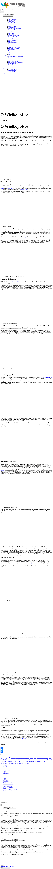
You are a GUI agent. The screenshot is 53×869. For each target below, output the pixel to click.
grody (30, 758)
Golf (9, 54)
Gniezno (24, 758)
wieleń (20, 763)
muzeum (21, 759)
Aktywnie (5, 45)
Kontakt (4, 778)
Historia (4, 771)
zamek (29, 763)
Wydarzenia (5, 68)
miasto (13, 759)
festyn (21, 758)
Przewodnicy (11, 64)
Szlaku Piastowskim (25, 189)
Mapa (4, 73)
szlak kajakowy (37, 761)
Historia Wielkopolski (12, 36)
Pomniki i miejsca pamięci (13, 32)
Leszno (11, 759)
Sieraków (24, 761)
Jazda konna (10, 50)
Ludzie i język (11, 38)
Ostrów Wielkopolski (33, 759)
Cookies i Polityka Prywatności (9, 808)
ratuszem (2, 470)
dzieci (12, 758)
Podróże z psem (11, 59)
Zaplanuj (5, 55)
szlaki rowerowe (29, 761)
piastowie (45, 759)
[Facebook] (26, 748)
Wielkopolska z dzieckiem (13, 35)
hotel (32, 758)
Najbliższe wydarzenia (13, 69)
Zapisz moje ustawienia (5, 867)
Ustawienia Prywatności (8, 807)
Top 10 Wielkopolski (12, 19)
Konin (2, 759)
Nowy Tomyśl (27, 759)
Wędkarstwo (10, 52)
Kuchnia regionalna (12, 40)
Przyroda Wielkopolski (13, 39)
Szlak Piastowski (11, 20)
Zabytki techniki (11, 24)
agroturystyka (6, 758)
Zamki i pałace (11, 21)
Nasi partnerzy (6, 781)
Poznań (2, 188)
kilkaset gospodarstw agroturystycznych (33, 563)
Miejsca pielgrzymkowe (13, 34)
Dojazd (4, 772)
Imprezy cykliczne (12, 70)
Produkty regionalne (12, 42)
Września (26, 763)
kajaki (40, 758)
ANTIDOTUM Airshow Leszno (15, 71)
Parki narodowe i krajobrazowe (14, 28)
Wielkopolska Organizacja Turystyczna (11, 789)
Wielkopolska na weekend (13, 57)
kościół (5, 759)
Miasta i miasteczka (12, 25)
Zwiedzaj (5, 18)
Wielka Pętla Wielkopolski (13, 48)
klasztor (45, 758)
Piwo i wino (10, 41)
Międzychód (17, 759)
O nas (4, 779)
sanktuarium (20, 761)
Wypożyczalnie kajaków (13, 63)
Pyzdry (14, 761)
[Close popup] (1, 805)
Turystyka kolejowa (12, 22)
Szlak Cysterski (11, 31)
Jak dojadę (23, 738)
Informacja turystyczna (13, 61)
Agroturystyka (6, 773)
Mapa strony (5, 780)
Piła (48, 759)
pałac (42, 759)
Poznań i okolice (11, 33)
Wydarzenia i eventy (7, 774)
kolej (47, 758)
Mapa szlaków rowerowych (14, 47)
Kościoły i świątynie (12, 26)
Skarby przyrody (11, 29)
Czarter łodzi (11, 67)
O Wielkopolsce (6, 770)
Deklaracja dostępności (8, 784)
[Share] (26, 752)
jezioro (38, 758)
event (14, 758)
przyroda (10, 761)
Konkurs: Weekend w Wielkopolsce (15, 62)
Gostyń (27, 758)
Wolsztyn (22, 763)
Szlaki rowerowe (11, 46)
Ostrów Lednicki (11, 188)
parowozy (39, 759)
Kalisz (42, 758)
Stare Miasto (34, 469)
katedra (16, 228)
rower (16, 761)
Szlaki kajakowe (11, 49)
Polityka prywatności (7, 782)
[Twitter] (26, 750)
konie (50, 758)
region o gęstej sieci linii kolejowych (14, 281)
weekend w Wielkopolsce (15, 763)
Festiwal (18, 758)
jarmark (35, 758)
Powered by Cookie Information (7, 866)
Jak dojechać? (11, 60)
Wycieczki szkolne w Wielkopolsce (15, 56)
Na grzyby (10, 53)
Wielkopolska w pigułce (13, 43)
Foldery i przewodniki (12, 66)
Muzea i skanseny (12, 27)
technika (9, 763)
